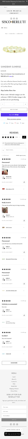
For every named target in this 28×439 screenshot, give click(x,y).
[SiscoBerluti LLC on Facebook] (11, 18)
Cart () (17, 11)
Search (14, 377)
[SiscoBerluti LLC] (14, 22)
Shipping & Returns (14, 388)
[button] (19, 137)
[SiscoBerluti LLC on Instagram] (17, 18)
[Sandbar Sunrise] (14, 49)
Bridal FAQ (14, 386)
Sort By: (17, 155)
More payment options (14, 119)
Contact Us (14, 381)
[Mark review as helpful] (24, 182)
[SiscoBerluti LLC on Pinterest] (14, 18)
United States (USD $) (13, 429)
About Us (14, 379)
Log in (9, 11)
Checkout (14, 13)
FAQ (14, 384)
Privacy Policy (14, 391)
